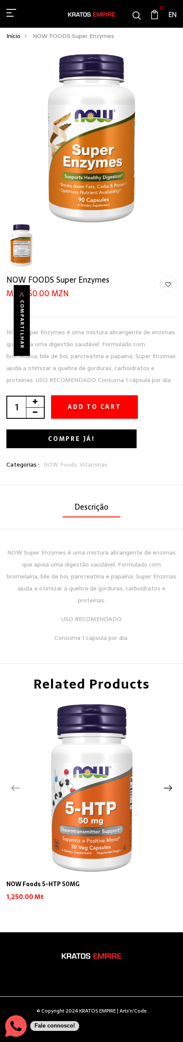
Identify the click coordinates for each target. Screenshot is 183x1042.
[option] (91, 808)
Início (13, 36)
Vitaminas (94, 464)
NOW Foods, (61, 464)
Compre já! (71, 439)
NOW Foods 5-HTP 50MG (43, 884)
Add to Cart (94, 407)
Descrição (91, 507)
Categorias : (23, 464)
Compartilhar (22, 324)
